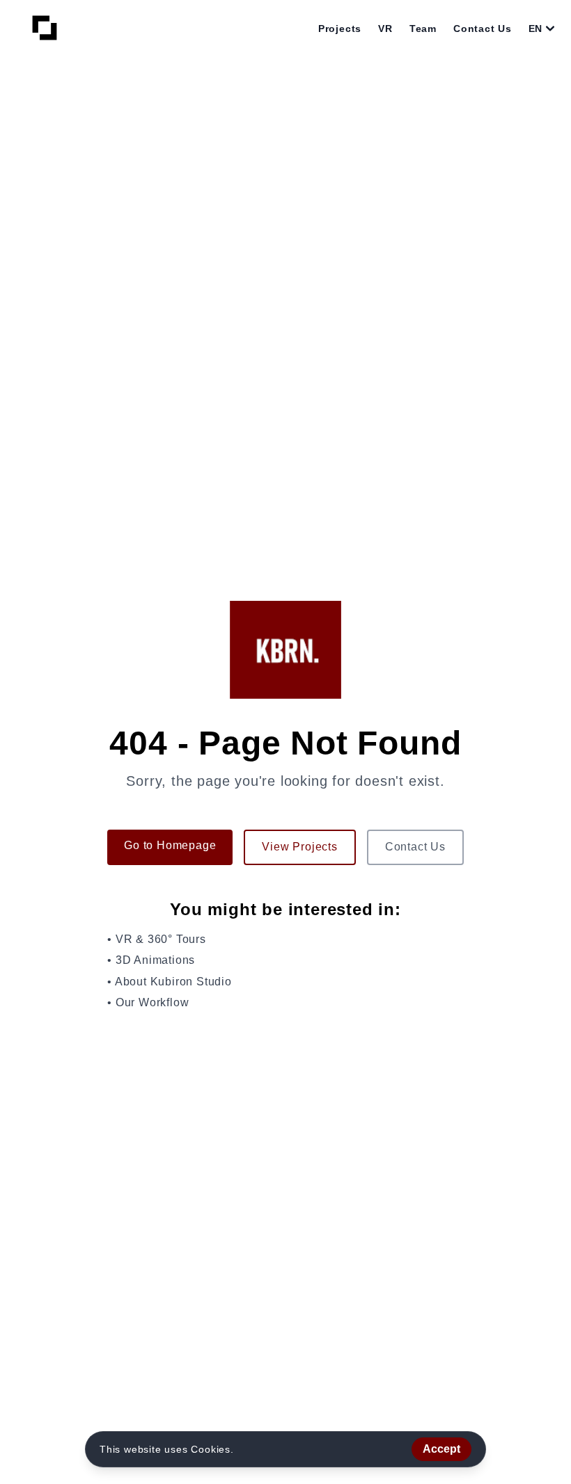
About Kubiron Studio (173, 981)
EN (535, 28)
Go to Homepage (170, 845)
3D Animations (155, 960)
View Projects (299, 847)
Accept (441, 1449)
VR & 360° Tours (161, 939)
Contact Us (415, 847)
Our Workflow (152, 1002)
